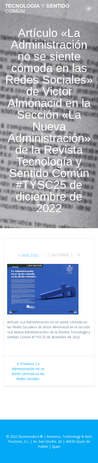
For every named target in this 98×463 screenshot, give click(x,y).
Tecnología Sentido (37, 8)
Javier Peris (30, 254)
